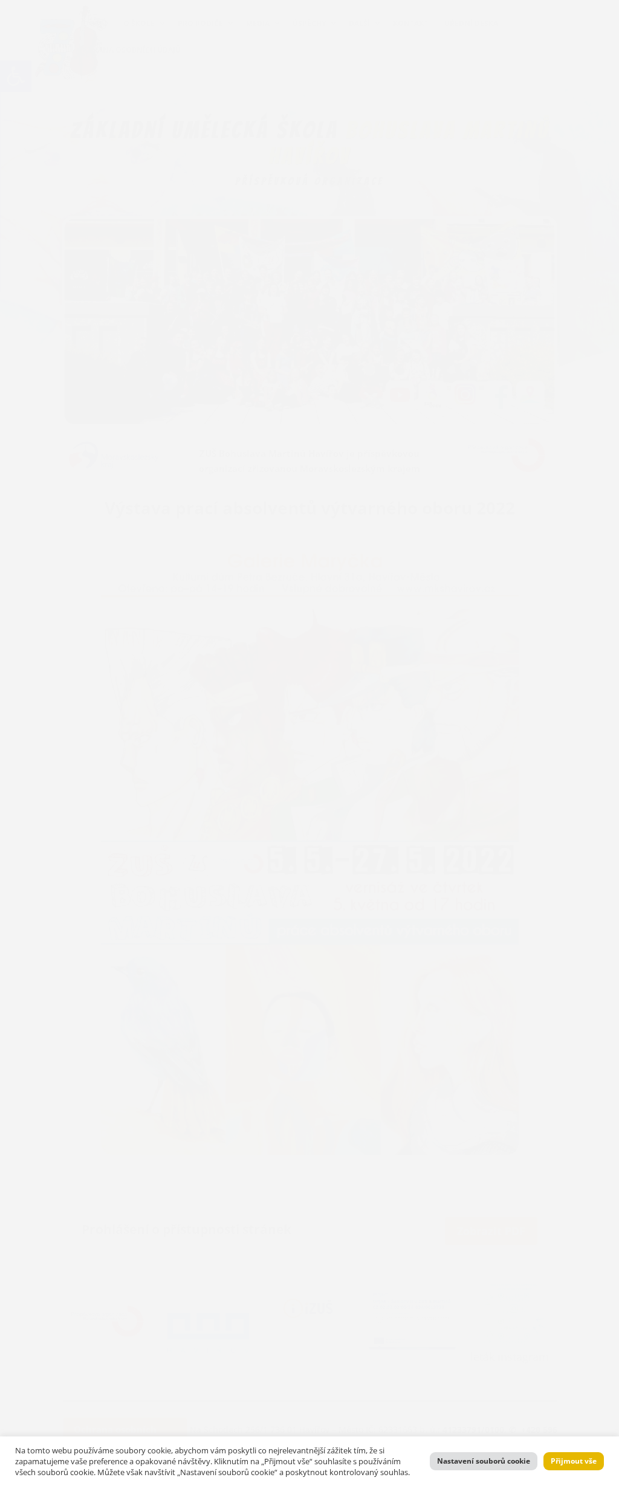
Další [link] (359, 23)
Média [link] (258, 23)
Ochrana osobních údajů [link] (129, 50)
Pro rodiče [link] (200, 23)
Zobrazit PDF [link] (491, 1231)
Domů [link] (95, 23)
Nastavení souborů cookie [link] (483, 1461)
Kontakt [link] (410, 23)
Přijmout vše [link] (574, 1461)
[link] (15, 76)
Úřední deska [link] (471, 23)
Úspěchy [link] (309, 23)
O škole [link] (139, 23)
